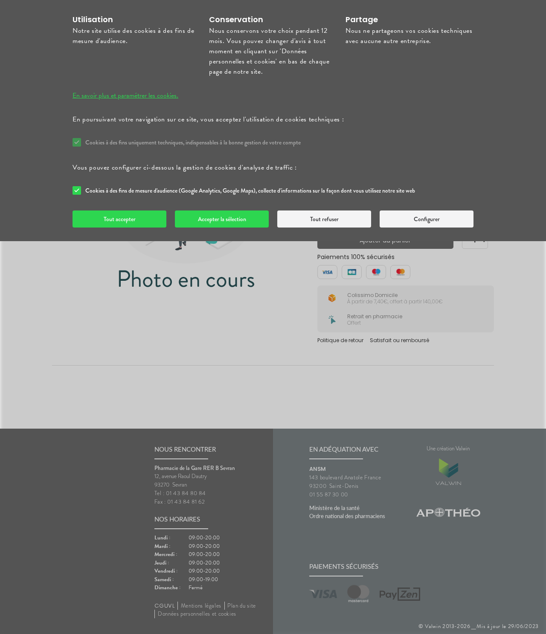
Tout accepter (120, 219)
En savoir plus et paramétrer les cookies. (125, 95)
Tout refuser (324, 219)
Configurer (427, 219)
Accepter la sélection (222, 219)
